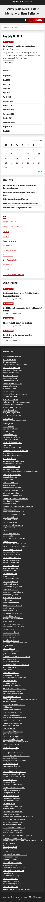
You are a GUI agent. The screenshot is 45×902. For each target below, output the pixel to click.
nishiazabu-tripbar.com (12, 549)
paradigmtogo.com (10, 595)
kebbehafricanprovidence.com (15, 394)
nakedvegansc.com (10, 886)
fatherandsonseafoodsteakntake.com (18, 506)
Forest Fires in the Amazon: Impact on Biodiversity (20, 203)
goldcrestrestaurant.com (13, 830)
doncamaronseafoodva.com (14, 774)
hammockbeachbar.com (12, 613)
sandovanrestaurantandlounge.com (17, 835)
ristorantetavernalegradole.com (15, 546)
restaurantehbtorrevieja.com (14, 838)
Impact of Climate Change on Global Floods (17, 207)
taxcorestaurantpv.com (12, 784)
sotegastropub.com (11, 661)
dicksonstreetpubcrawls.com (14, 544)
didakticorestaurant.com (13, 833)
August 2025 (7, 126)
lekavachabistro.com (11, 578)
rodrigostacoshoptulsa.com (14, 704)
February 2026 (8, 101)
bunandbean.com (10, 434)
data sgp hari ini (9, 250)
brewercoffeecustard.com (13, 405)
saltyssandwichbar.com (12, 605)
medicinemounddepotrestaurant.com (18, 817)
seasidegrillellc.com (11, 758)
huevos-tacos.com (10, 589)
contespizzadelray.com (12, 415)
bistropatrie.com (9, 504)
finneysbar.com (9, 637)
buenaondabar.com (11, 552)
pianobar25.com (9, 536)
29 (11, 167)
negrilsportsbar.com (11, 562)
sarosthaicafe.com (10, 763)
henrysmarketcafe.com (12, 447)
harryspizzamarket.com (12, 862)
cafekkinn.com (8, 851)
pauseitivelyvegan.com (12, 883)
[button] (3, 20)
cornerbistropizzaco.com (13, 560)
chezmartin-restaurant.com (14, 490)
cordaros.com (8, 431)
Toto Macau (7, 245)
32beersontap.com (10, 391)
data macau (7, 264)
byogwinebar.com (10, 573)
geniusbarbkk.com (10, 734)
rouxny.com (8, 445)
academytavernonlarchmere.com (16, 755)
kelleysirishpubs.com (11, 790)
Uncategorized (8, 42)
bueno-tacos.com (10, 750)
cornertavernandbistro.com (14, 776)
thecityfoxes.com (10, 485)
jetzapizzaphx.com (10, 857)
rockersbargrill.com (11, 632)
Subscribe (38, 20)
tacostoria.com (9, 530)
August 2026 (7, 75)
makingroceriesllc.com (12, 474)
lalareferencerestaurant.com (14, 819)
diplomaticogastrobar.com (13, 870)
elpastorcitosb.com (10, 375)
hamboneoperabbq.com (12, 875)
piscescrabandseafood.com (14, 787)
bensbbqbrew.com (10, 878)
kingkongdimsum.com (12, 696)
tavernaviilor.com (10, 680)
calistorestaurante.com (12, 455)
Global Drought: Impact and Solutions (15, 199)
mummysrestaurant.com (13, 723)
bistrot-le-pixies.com (11, 651)
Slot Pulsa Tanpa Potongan (13, 274)
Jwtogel (6, 269)
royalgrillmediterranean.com (14, 760)
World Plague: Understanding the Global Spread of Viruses (22, 309)
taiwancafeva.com (10, 386)
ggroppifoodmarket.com (12, 463)
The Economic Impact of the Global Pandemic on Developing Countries (21, 294)
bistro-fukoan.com (10, 581)
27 (39, 163)
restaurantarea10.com (12, 437)
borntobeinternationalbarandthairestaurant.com (22, 841)
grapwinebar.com (10, 576)
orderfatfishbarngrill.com (13, 736)
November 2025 (8, 114)
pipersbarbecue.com (11, 570)
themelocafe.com (10, 849)
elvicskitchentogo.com (12, 597)
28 (6, 167)
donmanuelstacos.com (12, 691)
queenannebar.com (11, 744)
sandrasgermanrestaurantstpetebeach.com (20, 471)
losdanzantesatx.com (11, 533)
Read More (9, 62)
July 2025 (6, 131)
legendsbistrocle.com (11, 616)
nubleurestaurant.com (12, 809)
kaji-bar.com (8, 707)
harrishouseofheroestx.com (14, 514)
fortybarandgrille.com (11, 413)
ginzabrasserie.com (11, 640)
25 (28, 163)
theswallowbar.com (11, 669)
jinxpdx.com (8, 418)
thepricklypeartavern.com (13, 720)
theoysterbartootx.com (12, 710)
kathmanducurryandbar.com (14, 688)
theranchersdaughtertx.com (14, 771)
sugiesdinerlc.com (10, 645)
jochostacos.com (10, 779)
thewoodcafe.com (10, 378)
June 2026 (6, 84)
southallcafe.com (10, 702)
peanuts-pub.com (10, 611)
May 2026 (6, 88)
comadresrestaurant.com (13, 822)
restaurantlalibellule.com (13, 811)
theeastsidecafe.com (11, 726)
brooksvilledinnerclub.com (13, 512)
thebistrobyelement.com (13, 525)
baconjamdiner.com (11, 768)
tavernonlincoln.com (11, 800)
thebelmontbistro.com (12, 557)
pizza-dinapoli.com (10, 410)
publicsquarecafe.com (12, 685)
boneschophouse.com (12, 488)
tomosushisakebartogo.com (14, 867)
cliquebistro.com (9, 509)
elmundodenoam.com (12, 356)
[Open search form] (25, 20)
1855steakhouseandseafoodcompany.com (20, 699)
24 (23, 163)
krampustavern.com (11, 793)
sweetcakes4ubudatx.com (13, 619)
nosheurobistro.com (11, 372)
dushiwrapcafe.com (11, 565)
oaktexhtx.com (9, 728)
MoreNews (33, 897)
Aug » (40, 171)
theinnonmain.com (10, 381)
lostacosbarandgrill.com (12, 587)
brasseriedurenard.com (12, 442)
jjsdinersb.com (9, 803)
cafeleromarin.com (10, 629)
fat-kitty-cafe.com (10, 846)
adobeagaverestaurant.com (14, 806)
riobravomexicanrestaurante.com (16, 402)
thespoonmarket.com (11, 466)
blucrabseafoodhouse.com (13, 627)
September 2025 (9, 122)
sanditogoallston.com (11, 367)
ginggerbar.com (9, 667)
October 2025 (7, 118)
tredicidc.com (8, 453)
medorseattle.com (10, 584)
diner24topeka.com (11, 672)
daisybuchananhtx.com (12, 501)
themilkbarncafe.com (11, 635)
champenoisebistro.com (12, 712)
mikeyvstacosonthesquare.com (15, 498)
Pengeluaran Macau (11, 226)
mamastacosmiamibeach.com (15, 643)
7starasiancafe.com (11, 429)
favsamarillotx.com (10, 782)
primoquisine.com (10, 482)
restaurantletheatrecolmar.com (15, 450)
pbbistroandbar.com (11, 603)
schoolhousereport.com (12, 496)
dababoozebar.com (11, 795)
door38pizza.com (10, 859)
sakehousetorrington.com (13, 461)
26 (34, 163)
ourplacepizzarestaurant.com (15, 854)
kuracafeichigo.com (11, 843)
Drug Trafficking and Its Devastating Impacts (20, 46)
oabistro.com (8, 608)
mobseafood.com (10, 541)
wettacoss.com (9, 528)
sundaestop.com (9, 389)
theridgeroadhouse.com (12, 370)
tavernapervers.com (11, 659)
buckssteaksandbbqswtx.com (14, 718)
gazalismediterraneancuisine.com (16, 889)
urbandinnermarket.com (13, 592)
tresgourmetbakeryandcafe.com (16, 664)
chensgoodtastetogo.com (13, 752)
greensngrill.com (9, 458)
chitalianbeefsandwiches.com (14, 677)
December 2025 (8, 109)
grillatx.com (7, 600)
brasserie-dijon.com (11, 747)
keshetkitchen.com (10, 873)
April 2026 (6, 92)
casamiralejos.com (10, 477)
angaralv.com (8, 426)
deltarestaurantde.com (12, 825)
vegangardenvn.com (11, 881)
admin (6, 49)
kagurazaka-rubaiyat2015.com (15, 365)
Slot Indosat (8, 255)
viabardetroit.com (10, 520)
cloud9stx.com (9, 648)
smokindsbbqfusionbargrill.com (15, 742)
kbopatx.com (8, 479)
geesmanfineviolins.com (12, 383)
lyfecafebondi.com (10, 517)
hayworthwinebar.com (12, 766)
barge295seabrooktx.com (13, 739)
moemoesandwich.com (12, 798)
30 (17, 167)
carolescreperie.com (11, 469)
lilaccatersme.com (10, 397)
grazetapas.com (9, 653)
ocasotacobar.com (10, 522)
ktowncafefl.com (9, 621)
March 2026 (7, 97)
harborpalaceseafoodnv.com (14, 538)
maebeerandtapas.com (12, 715)
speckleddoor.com (10, 399)
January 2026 (7, 105)
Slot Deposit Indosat (11, 260)
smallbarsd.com (9, 359)
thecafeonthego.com (11, 568)
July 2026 (6, 80)
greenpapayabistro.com (12, 675)
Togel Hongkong (9, 241)
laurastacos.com (9, 683)
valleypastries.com (10, 439)
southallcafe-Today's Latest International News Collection (22, 11)
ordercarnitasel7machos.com (14, 421)
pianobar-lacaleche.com (12, 493)
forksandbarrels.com (11, 554)
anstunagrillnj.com (10, 865)
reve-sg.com (8, 423)
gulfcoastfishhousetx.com (13, 731)
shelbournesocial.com (12, 407)
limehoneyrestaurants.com (14, 827)
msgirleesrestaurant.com (13, 624)
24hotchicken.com (10, 362)
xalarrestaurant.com (11, 814)
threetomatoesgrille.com (13, 694)
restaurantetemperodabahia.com (16, 656)
